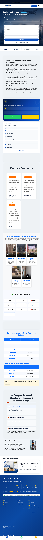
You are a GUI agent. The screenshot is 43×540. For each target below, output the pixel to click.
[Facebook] (8, 536)
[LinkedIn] (13, 536)
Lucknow (34, 309)
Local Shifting (19, 517)
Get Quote (30, 117)
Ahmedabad (10, 309)
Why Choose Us (6, 506)
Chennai (22, 305)
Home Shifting (19, 500)
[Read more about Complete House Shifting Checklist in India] (11, 467)
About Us (5, 504)
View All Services (21, 150)
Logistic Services (19, 519)
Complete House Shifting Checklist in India (29, 463)
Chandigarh (10, 314)
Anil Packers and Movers (13, 491)
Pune (34, 305)
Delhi (10, 300)
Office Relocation (20, 502)
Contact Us (6, 517)
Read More (7, 451)
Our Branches (8, 19)
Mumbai (22, 300)
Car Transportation (20, 504)
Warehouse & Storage (20, 508)
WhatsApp (13, 117)
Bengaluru (34, 300)
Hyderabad (10, 305)
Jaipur (22, 309)
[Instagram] (11, 536)
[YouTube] (16, 536)
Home (4, 19)
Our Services (6, 502)
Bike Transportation (20, 506)
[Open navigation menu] (39, 6)
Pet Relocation (19, 521)
